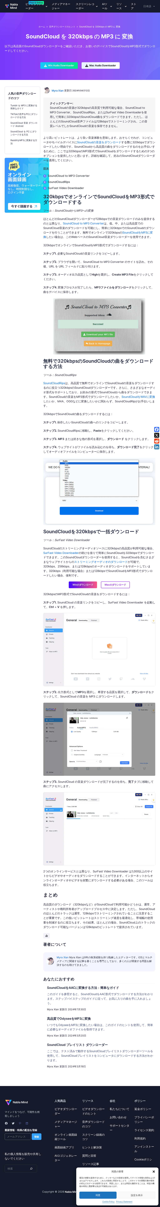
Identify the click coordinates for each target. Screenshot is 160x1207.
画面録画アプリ (64, 1147)
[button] (153, 1171)
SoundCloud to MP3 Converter (69, 175)
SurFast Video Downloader (66, 188)
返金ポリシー (142, 1109)
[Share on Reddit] (156, 441)
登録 (36, 1136)
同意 (98, 1195)
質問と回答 (89, 1155)
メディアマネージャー (61, 6)
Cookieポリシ (143, 1159)
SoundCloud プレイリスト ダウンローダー (77, 1045)
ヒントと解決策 (92, 1147)
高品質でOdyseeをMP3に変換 (69, 1018)
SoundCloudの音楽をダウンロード (99, 142)
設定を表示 (137, 1195)
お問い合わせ (118, 1117)
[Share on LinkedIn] (156, 446)
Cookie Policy (108, 1201)
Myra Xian (58, 90)
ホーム (42, 26)
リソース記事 (90, 1164)
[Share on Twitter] (156, 435)
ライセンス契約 (144, 1130)
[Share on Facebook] (156, 429)
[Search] (31, 1168)
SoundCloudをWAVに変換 (138, 396)
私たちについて (119, 1109)
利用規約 (140, 1138)
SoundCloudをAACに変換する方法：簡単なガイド (83, 988)
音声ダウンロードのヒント (62, 26)
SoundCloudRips (59, 182)
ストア (133, 6)
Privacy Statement (124, 1201)
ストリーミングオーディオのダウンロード (101, 561)
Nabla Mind (14, 6)
